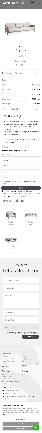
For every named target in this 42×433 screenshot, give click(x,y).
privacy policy (15, 182)
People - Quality (7, 377)
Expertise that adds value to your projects (10, 382)
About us (5, 356)
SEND (21, 188)
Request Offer (20, 65)
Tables (24, 361)
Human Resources (8, 361)
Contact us (6, 387)
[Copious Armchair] (11, 213)
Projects (5, 366)
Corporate (6, 353)
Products (25, 353)
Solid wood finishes (8, 374)
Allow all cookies (21, 428)
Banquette (25, 365)
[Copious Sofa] (31, 213)
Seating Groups (27, 359)
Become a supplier (8, 359)
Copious (20, 7)
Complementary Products (30, 363)
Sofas (14, 7)
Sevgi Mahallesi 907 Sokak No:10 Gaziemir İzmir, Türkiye (20, 397)
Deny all (20, 424)
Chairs (24, 356)
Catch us (25, 371)
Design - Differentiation (9, 379)
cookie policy (33, 333)
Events (24, 374)
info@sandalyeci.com (11, 390)
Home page (6, 7)
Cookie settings (20, 419)
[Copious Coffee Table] (11, 237)
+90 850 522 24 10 (11, 393)
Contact (4, 363)
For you (5, 371)
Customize (12, 139)
